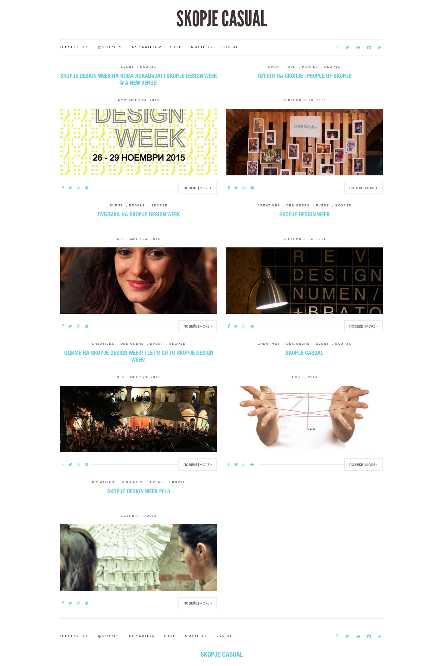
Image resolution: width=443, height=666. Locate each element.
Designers (298, 205)
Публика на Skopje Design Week (139, 214)
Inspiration (144, 47)
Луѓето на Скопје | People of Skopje (304, 75)
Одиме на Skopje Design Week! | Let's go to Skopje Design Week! (138, 356)
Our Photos (74, 47)
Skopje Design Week (304, 214)
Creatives (269, 205)
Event (127, 66)
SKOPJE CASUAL (221, 19)
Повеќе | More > (198, 188)
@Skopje (108, 47)
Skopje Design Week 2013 (138, 491)
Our (291, 66)
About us (201, 47)
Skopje (148, 66)
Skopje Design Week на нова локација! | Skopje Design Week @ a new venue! (138, 79)
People (310, 66)
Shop (176, 47)
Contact (232, 47)
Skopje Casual (304, 352)
